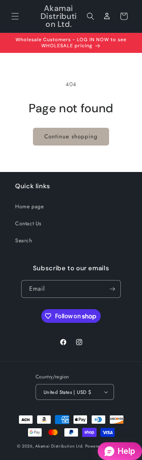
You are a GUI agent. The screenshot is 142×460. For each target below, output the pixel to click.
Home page (29, 206)
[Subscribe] (112, 289)
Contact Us (28, 223)
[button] (15, 16)
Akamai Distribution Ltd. (59, 446)
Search (23, 240)
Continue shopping (71, 136)
